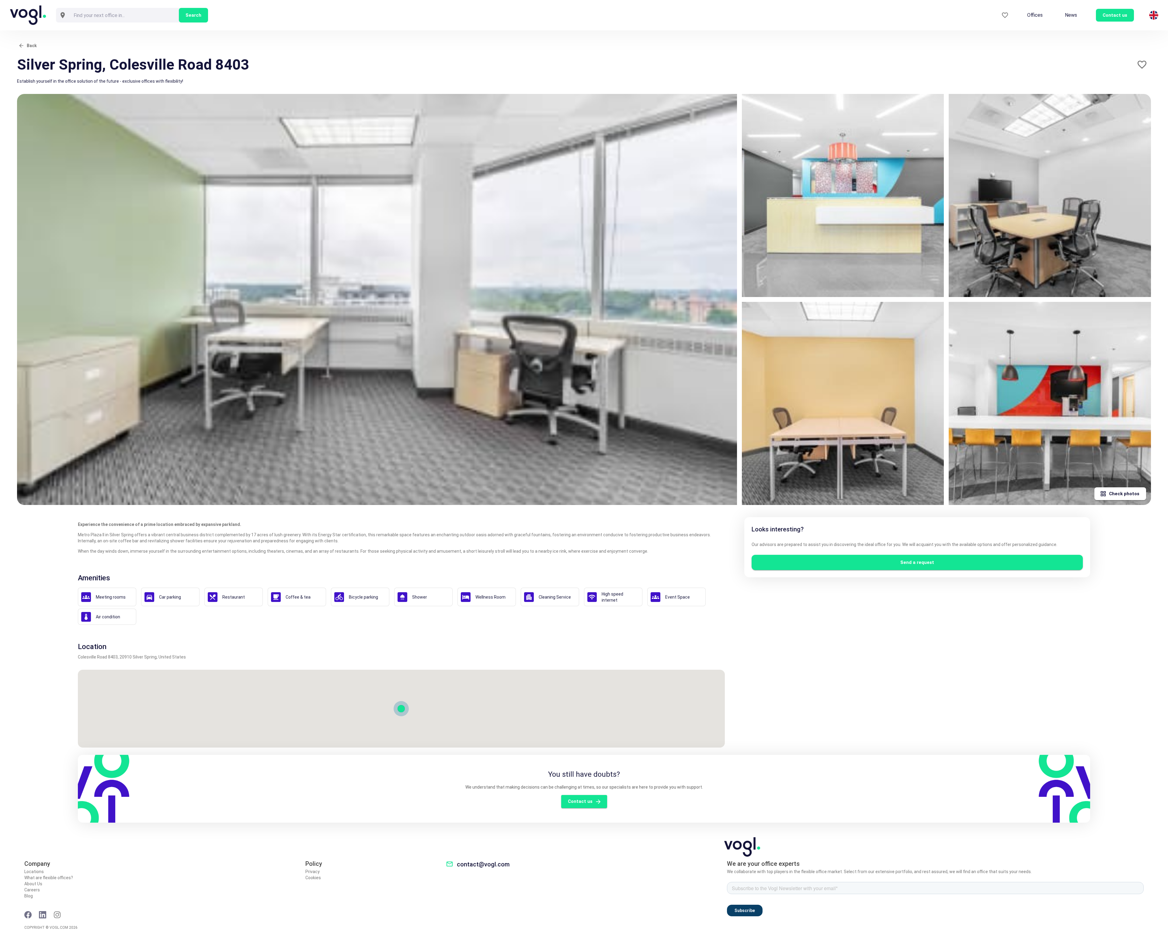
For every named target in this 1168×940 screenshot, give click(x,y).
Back (32, 45)
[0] (1005, 15)
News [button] (1071, 15)
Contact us (580, 801)
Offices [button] (1035, 15)
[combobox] (124, 15)
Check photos (1124, 493)
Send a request (917, 562)
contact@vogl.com (483, 864)
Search (193, 15)
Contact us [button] (1115, 15)
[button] (1142, 65)
